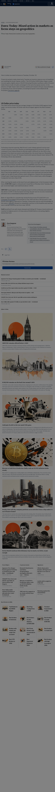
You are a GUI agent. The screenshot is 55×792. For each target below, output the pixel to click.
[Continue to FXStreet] (51, 3)
